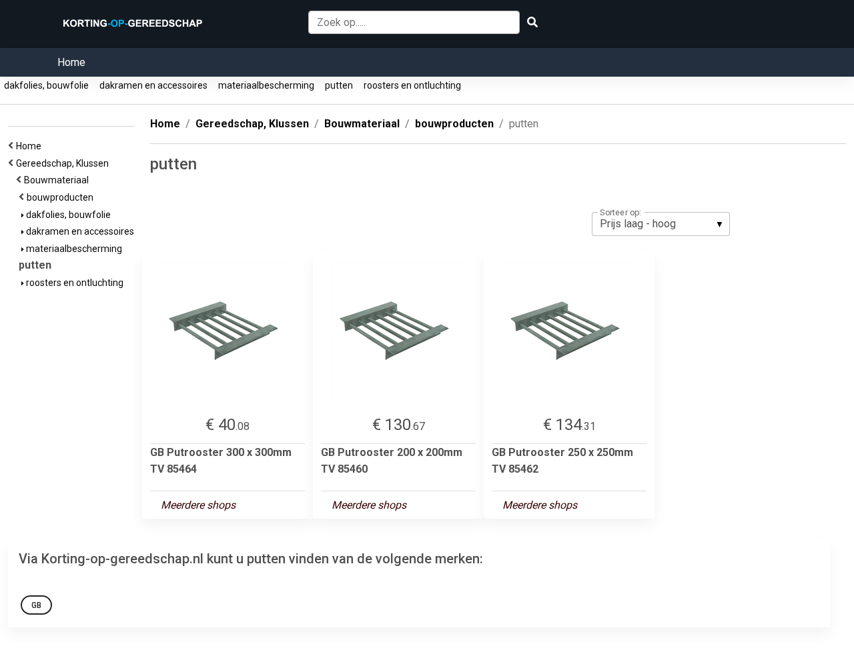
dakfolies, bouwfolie (46, 85)
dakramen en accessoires (153, 85)
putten (339, 85)
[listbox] (661, 224)
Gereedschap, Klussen (64, 163)
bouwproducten (62, 197)
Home (71, 62)
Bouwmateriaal (58, 180)
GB (36, 605)
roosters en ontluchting (412, 85)
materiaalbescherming (266, 85)
